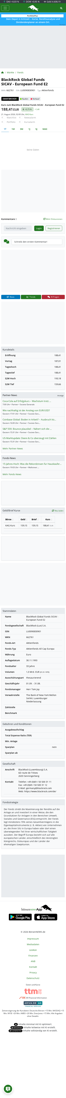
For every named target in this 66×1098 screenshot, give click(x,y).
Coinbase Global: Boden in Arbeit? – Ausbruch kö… (29, 419)
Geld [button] (23, 519)
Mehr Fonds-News (12, 474)
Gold (53, 1)
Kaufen (25, 99)
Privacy (33, 972)
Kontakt (33, 966)
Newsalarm (30, 117)
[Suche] (61, 8)
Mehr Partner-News (13, 448)
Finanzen (33, 955)
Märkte (10, 72)
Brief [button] (34, 519)
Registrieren (54, 228)
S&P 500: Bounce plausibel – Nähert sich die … (27, 428)
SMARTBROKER (10, 99)
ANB (33, 961)
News (11, 297)
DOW (32, 1)
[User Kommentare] (8, 1089)
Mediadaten (33, 944)
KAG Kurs (29, 114)
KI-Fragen (54, 297)
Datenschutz (33, 978)
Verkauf (36, 99)
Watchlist (11, 117)
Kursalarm (29, 122)
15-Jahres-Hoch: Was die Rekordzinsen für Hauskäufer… (32, 463)
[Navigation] (5, 8)
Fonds (20, 72)
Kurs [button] (47, 519)
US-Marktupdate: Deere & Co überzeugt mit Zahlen (29, 438)
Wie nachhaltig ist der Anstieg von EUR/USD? (26, 410)
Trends (32, 297)
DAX (12, 1)
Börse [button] (8, 519)
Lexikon (33, 950)
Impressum (33, 938)
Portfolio (11, 122)
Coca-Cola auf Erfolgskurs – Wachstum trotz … (27, 401)
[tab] (5, 129)
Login (39, 228)
